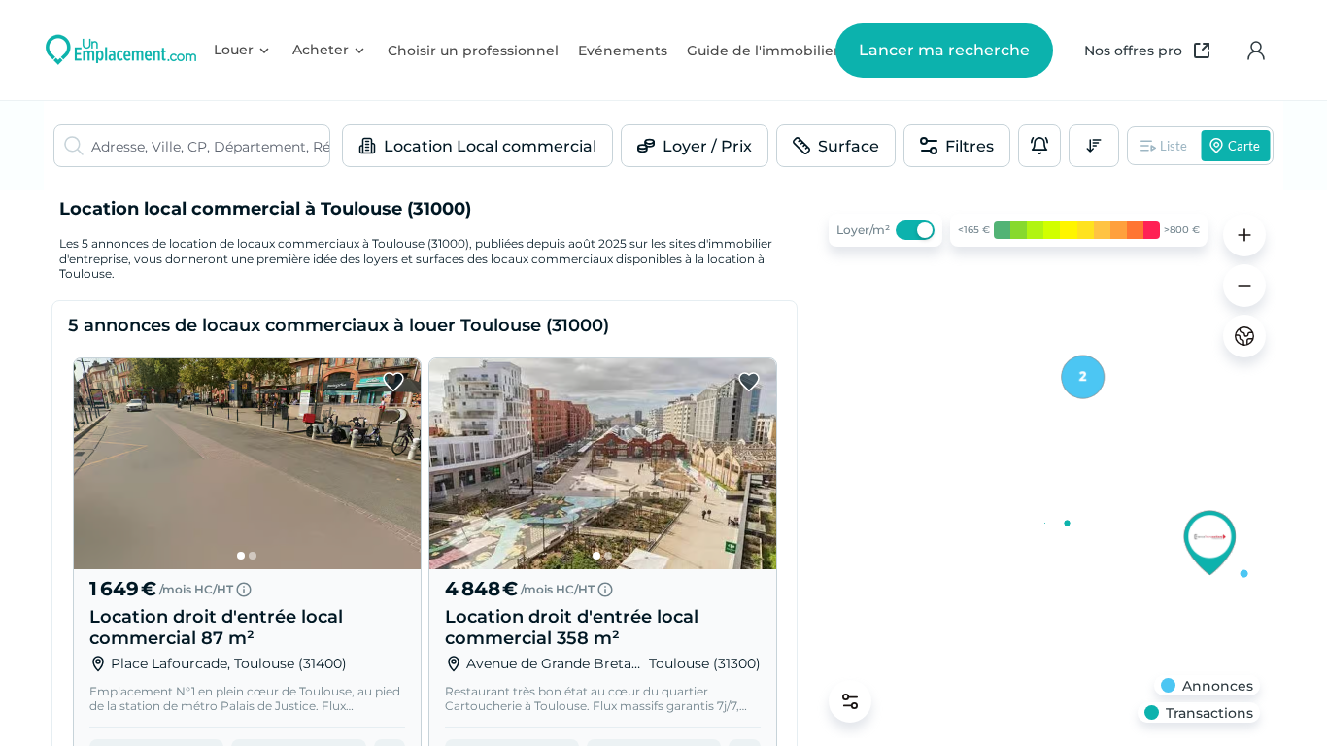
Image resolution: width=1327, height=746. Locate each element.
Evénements (622, 50)
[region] (1044, 468)
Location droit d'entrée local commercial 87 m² (216, 627)
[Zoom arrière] (1244, 285)
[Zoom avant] (1244, 235)
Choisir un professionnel (473, 50)
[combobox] (210, 145)
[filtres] (850, 701)
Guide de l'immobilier (763, 50)
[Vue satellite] (1244, 336)
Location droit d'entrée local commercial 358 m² (571, 627)
